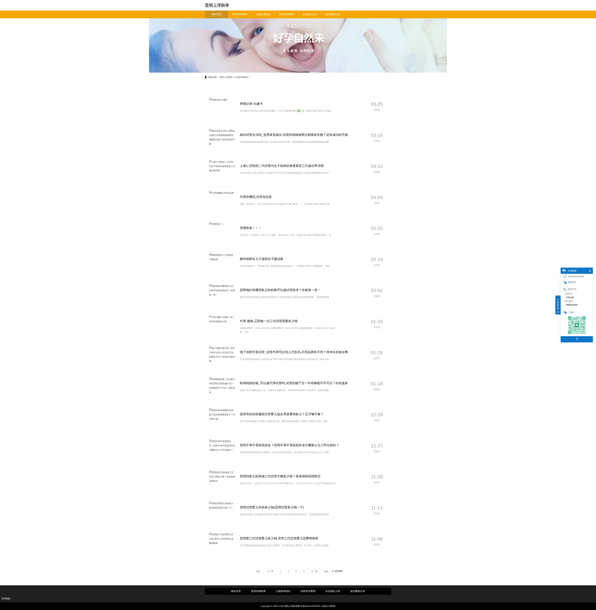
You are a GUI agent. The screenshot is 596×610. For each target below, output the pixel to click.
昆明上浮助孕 (226, 77)
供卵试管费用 (286, 14)
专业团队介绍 (309, 14)
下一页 (314, 571)
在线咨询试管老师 (576, 276)
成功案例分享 (332, 14)
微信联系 (572, 282)
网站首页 (216, 14)
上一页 (270, 571)
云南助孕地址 (263, 14)
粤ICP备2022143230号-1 (309, 606)
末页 (326, 571)
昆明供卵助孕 (239, 14)
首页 (258, 571)
